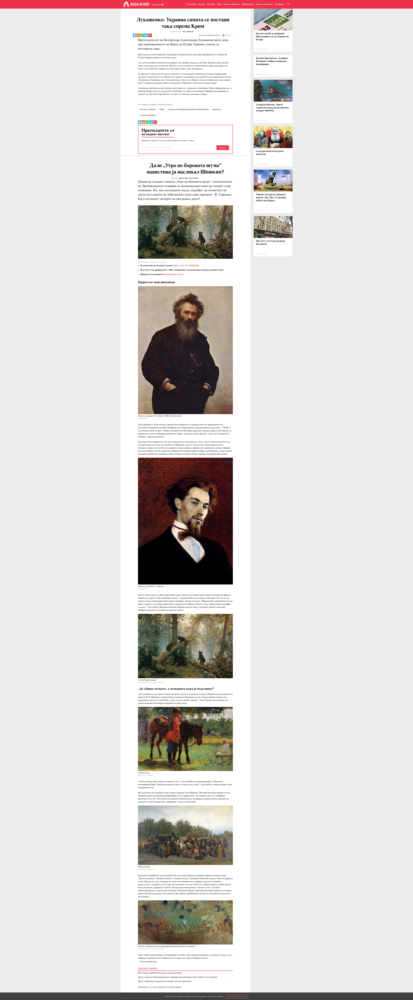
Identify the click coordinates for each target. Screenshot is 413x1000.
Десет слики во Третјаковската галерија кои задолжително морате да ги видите (178, 977)
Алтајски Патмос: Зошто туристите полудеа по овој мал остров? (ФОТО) (272, 108)
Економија (191, 4)
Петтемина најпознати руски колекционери (160, 973)
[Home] (126, 4)
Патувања (279, 4)
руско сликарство (148, 962)
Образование (247, 4)
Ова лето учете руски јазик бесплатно (270, 242)
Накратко (217, 110)
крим (161, 110)
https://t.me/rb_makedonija (186, 266)
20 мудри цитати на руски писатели (270, 153)
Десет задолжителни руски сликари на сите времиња (164, 981)
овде (150, 987)
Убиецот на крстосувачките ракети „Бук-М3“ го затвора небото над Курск (271, 197)
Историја (211, 4)
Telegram (228, 35)
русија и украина (148, 110)
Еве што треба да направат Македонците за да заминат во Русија (272, 36)
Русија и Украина (148, 115)
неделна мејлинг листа (172, 274)
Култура (201, 4)
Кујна (219, 4)
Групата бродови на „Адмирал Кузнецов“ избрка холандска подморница (272, 61)
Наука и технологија (264, 4)
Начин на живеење (232, 4)
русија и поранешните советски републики (188, 110)
